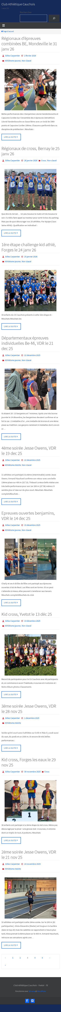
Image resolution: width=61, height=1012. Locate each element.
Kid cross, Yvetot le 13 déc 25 (26, 606)
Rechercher (26, 12)
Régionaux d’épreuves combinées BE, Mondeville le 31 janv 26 (29, 43)
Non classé (26, 59)
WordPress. (41, 979)
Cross (43, 159)
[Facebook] (27, 988)
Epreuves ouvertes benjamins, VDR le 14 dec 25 (28, 509)
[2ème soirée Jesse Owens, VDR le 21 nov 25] (30, 885)
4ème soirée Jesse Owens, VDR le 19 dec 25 (28, 445)
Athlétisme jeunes (13, 59)
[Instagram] (32, 988)
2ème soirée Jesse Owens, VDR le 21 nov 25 (28, 843)
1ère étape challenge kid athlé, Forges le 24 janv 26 (28, 245)
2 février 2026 (30, 55)
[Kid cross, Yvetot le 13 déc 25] (30, 646)
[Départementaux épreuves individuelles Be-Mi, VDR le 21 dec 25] (30, 384)
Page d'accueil (8, 31)
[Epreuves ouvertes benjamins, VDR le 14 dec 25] (30, 551)
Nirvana (32, 979)
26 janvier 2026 (30, 159)
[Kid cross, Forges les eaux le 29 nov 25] (30, 789)
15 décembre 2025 (32, 519)
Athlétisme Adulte (13, 459)
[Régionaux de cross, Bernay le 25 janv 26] (30, 187)
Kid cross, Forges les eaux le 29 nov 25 (28, 752)
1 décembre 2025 (31, 709)
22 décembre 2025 (32, 351)
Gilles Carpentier (12, 55)
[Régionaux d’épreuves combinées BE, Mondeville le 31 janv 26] (30, 88)
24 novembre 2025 (32, 853)
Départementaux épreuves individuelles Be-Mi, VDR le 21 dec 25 (27, 340)
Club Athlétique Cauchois (18, 4)
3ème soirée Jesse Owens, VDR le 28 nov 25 (28, 699)
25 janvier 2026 (30, 254)
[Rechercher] (54, 18)
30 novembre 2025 (32, 761)
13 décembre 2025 (32, 613)
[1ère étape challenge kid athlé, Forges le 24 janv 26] (30, 287)
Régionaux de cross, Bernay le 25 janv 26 (30, 149)
